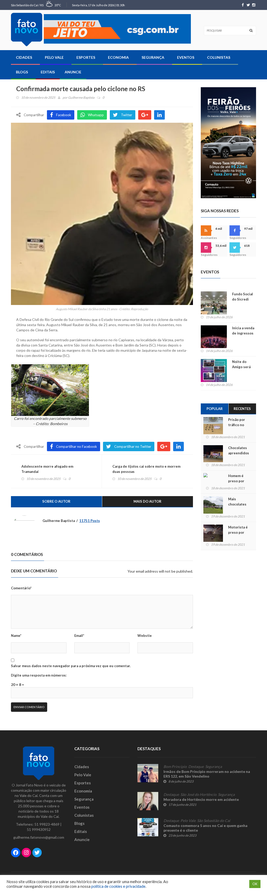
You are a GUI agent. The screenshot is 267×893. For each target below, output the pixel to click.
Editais (48, 72)
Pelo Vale (54, 57)
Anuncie (73, 72)
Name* (16, 635)
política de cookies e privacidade (118, 886)
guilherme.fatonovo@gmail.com (38, 837)
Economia (118, 57)
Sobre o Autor (56, 501)
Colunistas (218, 57)
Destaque (196, 767)
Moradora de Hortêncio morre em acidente (201, 799)
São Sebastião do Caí (213, 821)
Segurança (153, 57)
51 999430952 (39, 829)
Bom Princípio (175, 767)
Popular (215, 409)
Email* (79, 635)
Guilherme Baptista (81, 97)
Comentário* (21, 588)
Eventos (185, 57)
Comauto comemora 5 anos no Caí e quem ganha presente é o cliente (205, 827)
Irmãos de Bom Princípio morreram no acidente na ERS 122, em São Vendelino (206, 773)
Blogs (22, 72)
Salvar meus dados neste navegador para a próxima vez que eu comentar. (71, 666)
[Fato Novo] (26, 29)
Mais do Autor (147, 501)
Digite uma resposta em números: (38, 675)
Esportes (85, 57)
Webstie (144, 635)
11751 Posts (89, 521)
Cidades (24, 57)
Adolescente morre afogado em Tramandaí (47, 469)
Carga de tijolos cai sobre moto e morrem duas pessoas (146, 469)
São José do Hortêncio (198, 794)
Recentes (242, 409)
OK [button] (254, 884)
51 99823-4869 (46, 824)
